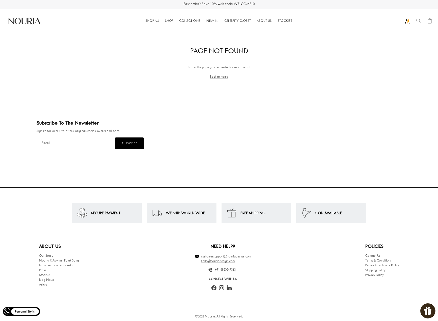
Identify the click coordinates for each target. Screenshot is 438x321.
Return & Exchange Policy (382, 265)
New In (212, 21)
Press (42, 270)
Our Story (46, 255)
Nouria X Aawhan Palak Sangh (59, 260)
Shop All (152, 21)
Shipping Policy (375, 270)
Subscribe (129, 143)
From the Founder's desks (56, 265)
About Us (264, 21)
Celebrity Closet (237, 21)
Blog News (46, 280)
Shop (169, 21)
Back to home (219, 76)
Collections (189, 21)
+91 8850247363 (225, 269)
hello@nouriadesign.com (218, 261)
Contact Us (372, 255)
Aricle (43, 284)
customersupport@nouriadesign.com (226, 256)
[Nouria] (24, 21)
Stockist (285, 21)
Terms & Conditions (378, 260)
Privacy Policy (374, 275)
